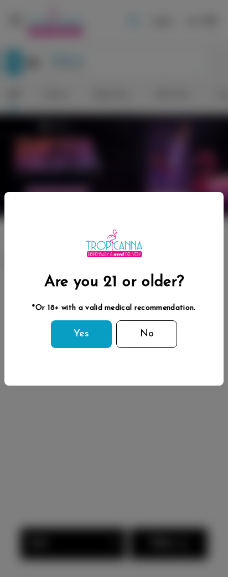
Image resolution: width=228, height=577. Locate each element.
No (147, 334)
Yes (81, 334)
